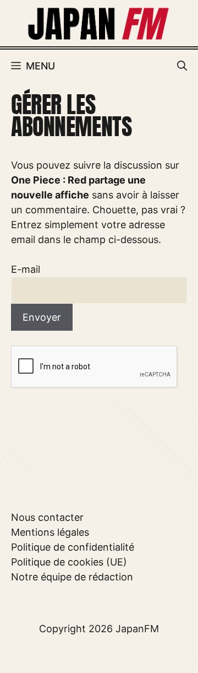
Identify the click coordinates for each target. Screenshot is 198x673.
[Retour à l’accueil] (99, 22)
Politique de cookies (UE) (69, 562)
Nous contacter (47, 517)
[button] (182, 66)
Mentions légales (50, 532)
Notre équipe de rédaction (72, 577)
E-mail (25, 269)
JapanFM (137, 628)
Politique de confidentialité (72, 547)
